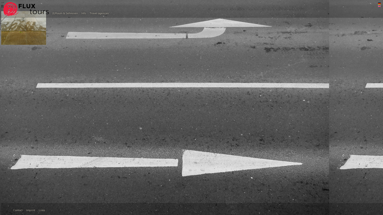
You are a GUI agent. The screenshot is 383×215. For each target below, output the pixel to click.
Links (42, 210)
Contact (18, 210)
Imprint (30, 210)
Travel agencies (99, 13)
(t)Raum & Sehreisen (65, 13)
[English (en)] (379, 6)
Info (83, 13)
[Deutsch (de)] (379, 3)
